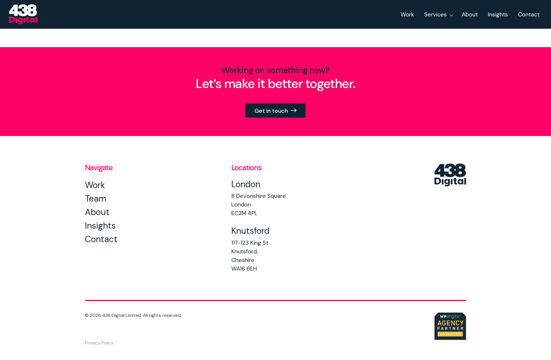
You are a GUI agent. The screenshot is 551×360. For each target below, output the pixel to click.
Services (435, 14)
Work (407, 14)
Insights (498, 14)
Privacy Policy (99, 343)
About (470, 14)
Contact (529, 14)
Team (95, 198)
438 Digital (30, 14)
